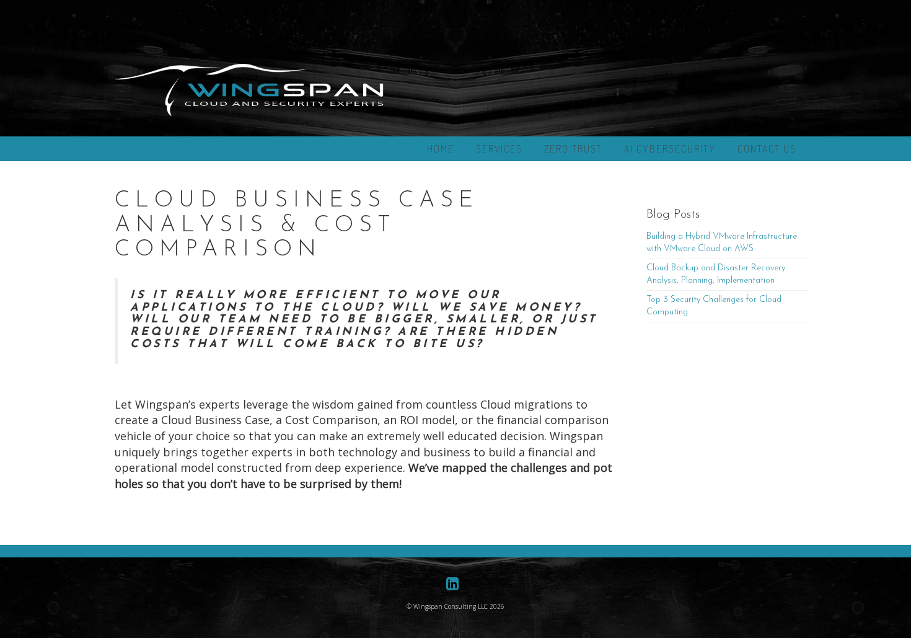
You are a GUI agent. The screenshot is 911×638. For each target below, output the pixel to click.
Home (440, 149)
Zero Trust (573, 149)
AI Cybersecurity (670, 149)
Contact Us (766, 149)
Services (499, 149)
